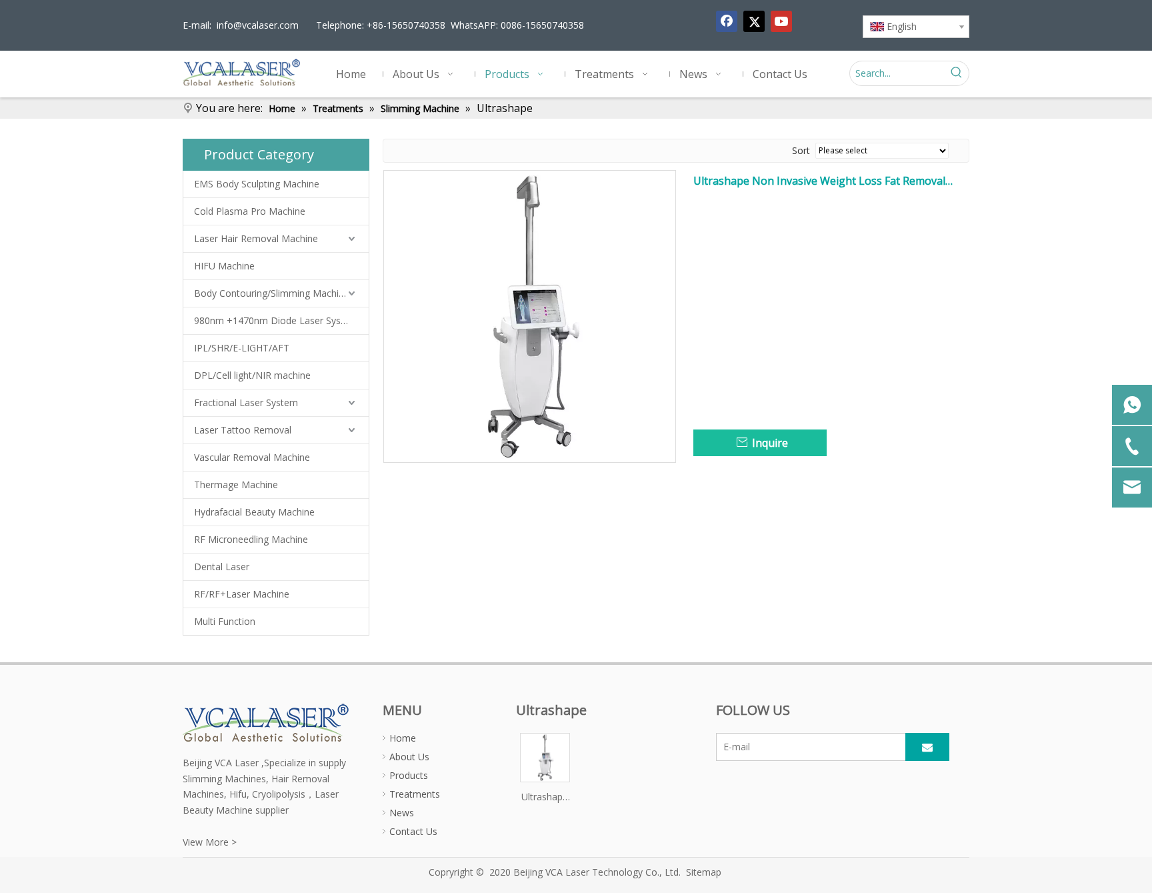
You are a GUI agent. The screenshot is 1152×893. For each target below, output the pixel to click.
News (401, 812)
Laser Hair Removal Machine (256, 238)
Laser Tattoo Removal (242, 429)
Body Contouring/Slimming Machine (271, 293)
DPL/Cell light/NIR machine (252, 375)
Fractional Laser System (246, 402)
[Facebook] (726, 21)
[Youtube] (781, 21)
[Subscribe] (927, 747)
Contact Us (413, 831)
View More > (210, 842)
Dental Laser (221, 566)
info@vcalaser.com (258, 25)
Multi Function (224, 621)
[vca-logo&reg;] (266, 722)
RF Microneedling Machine (251, 539)
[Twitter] (754, 21)
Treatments (414, 794)
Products (408, 775)
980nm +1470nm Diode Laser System (276, 320)
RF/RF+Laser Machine (241, 594)
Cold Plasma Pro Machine (249, 211)
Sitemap (703, 872)
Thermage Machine (236, 484)
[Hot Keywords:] (957, 73)
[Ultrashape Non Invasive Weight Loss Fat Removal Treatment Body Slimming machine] (529, 315)
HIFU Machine (224, 265)
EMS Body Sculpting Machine (256, 183)
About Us (409, 756)
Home (402, 738)
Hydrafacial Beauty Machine (254, 512)
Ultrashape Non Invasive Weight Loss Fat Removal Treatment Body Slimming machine (819, 180)
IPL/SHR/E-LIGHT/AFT (241, 347)
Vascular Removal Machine (252, 457)
